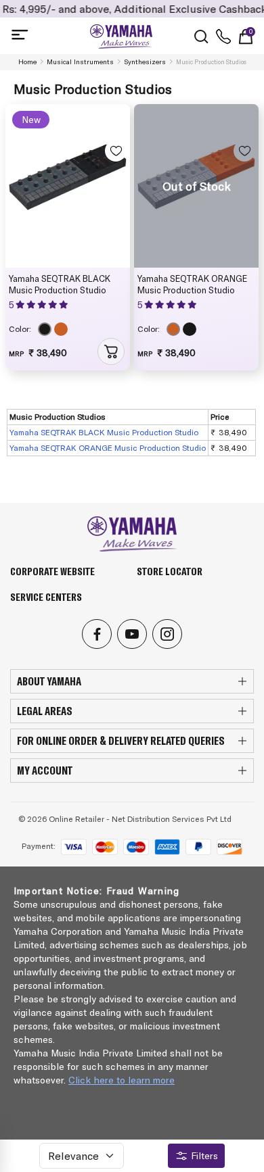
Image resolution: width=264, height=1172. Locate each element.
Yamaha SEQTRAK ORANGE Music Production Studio (192, 284)
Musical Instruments (80, 61)
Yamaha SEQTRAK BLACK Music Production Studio (59, 284)
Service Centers (46, 597)
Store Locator (169, 571)
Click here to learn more (121, 1080)
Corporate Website (52, 571)
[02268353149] (223, 36)
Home (27, 61)
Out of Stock (196, 186)
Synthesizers (145, 61)
